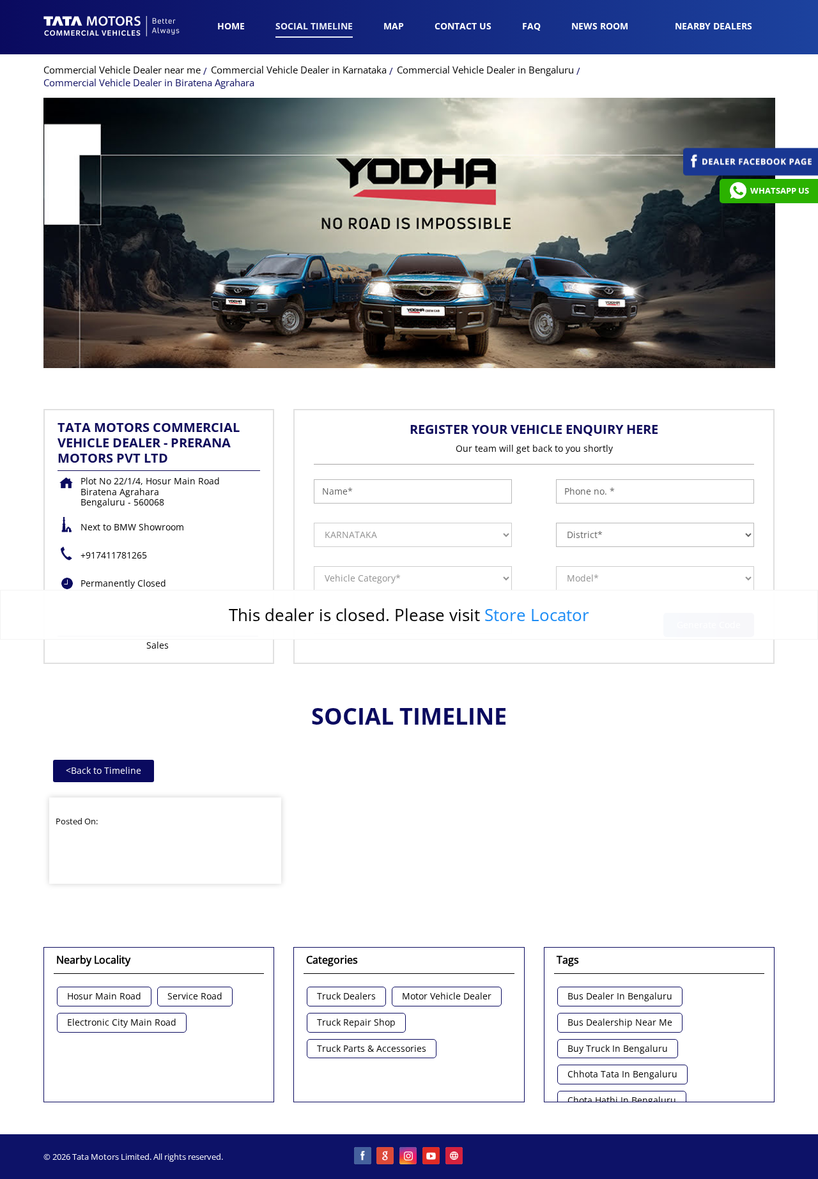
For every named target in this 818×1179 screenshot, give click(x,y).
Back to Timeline (103, 770)
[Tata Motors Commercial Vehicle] (111, 27)
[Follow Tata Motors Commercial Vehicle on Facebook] (363, 1156)
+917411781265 (114, 555)
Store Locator (536, 614)
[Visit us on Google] (386, 1156)
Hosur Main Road (104, 996)
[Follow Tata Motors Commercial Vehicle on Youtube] (432, 1156)
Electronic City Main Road (121, 1022)
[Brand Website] (455, 1156)
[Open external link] (750, 172)
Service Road (194, 996)
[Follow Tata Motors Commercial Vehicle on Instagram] (409, 1156)
